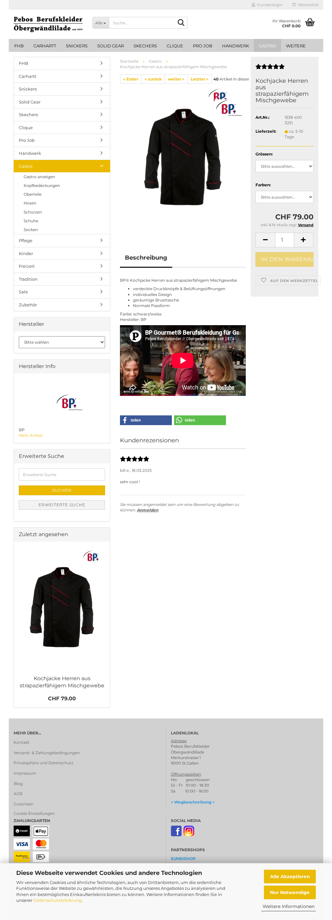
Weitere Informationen (288, 906)
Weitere (296, 45)
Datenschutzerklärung (57, 900)
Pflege (25, 240)
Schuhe (31, 220)
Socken (31, 229)
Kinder (26, 253)
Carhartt (44, 45)
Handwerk (235, 45)
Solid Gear (110, 45)
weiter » (176, 79)
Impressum (25, 773)
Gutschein (23, 804)
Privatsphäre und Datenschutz (43, 762)
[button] (265, 240)
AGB (18, 793)
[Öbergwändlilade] (48, 24)
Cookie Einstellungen (34, 813)
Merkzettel (307, 4)
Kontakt (22, 742)
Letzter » (199, 79)
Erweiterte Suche (62, 504)
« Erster (130, 79)
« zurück (153, 79)
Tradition (28, 279)
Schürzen (33, 212)
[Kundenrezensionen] (270, 69)
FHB (19, 45)
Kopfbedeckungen (42, 185)
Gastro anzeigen (39, 176)
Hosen (30, 203)
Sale (23, 291)
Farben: (263, 184)
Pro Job (202, 45)
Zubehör (28, 304)
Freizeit (27, 266)
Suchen (62, 490)
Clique (175, 45)
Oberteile (33, 194)
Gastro (267, 45)
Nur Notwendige (290, 892)
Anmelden (147, 510)
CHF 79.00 (62, 698)
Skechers (145, 45)
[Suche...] (181, 23)
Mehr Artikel (30, 435)
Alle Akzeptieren (290, 876)
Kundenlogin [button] (268, 4)
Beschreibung (146, 257)
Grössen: (264, 154)
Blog (18, 783)
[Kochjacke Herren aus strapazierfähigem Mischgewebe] (183, 156)
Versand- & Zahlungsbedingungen (47, 752)
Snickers (77, 45)
